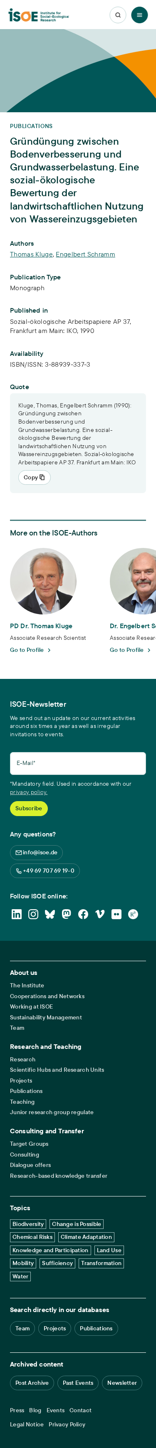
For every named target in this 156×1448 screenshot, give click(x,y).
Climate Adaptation (86, 1237)
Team (17, 1027)
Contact (80, 1410)
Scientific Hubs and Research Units (57, 1069)
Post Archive (32, 1382)
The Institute (27, 985)
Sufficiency (57, 1263)
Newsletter (122, 1382)
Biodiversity (28, 1224)
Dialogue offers (30, 1165)
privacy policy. (28, 792)
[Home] (38, 15)
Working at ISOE (31, 1006)
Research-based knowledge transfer (58, 1175)
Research (22, 1059)
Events (56, 1410)
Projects (21, 1080)
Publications (26, 1091)
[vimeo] (99, 914)
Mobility (23, 1263)
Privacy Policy (67, 1424)
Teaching (22, 1101)
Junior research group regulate (52, 1112)
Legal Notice (27, 1424)
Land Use (109, 1250)
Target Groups (29, 1143)
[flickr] (116, 914)
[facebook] (83, 914)
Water (20, 1276)
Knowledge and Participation (50, 1250)
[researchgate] (133, 914)
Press (17, 1410)
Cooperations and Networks (47, 996)
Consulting (24, 1154)
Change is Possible (76, 1224)
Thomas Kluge (31, 254)
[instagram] (33, 914)
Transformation (101, 1263)
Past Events (78, 1382)
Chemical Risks (32, 1237)
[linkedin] (16, 914)
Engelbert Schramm (85, 254)
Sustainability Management (46, 1017)
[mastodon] (66, 914)
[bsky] (50, 914)
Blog (35, 1410)
